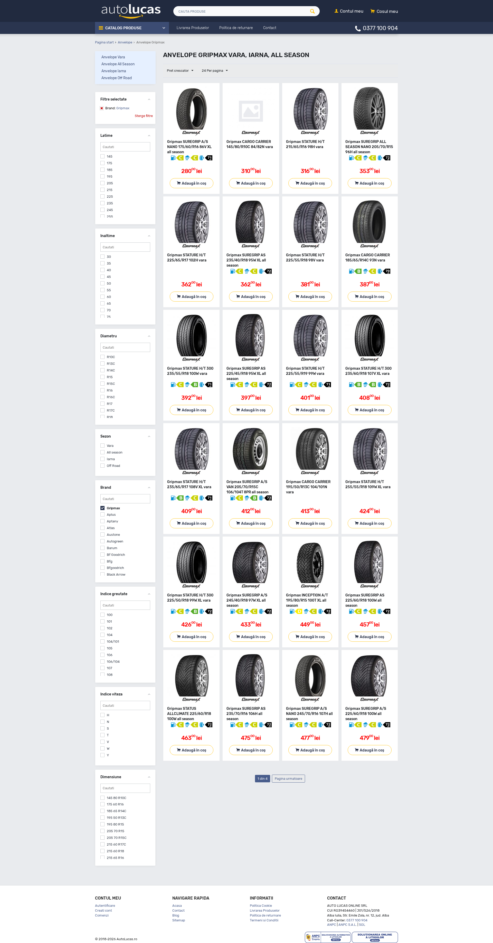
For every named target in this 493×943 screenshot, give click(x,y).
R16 (110, 390)
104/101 (113, 641)
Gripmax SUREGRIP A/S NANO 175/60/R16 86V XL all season (189, 147)
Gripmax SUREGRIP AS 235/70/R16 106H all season (246, 713)
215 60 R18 (115, 851)
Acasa (177, 906)
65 (109, 303)
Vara (110, 446)
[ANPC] (328, 937)
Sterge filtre (144, 116)
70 (109, 310)
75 (109, 317)
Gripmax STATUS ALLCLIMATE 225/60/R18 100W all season (189, 713)
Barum (112, 548)
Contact (178, 910)
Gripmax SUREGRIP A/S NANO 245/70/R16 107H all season (309, 713)
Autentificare (105, 906)
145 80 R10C (116, 798)
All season (114, 452)
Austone (113, 535)
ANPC (331, 925)
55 (109, 290)
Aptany (112, 521)
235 (110, 203)
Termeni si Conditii (264, 920)
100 (109, 615)
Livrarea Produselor (265, 910)
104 (109, 635)
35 (109, 263)
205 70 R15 (115, 831)
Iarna (111, 459)
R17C (111, 410)
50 (109, 283)
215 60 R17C (116, 844)
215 (109, 190)
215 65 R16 (115, 858)
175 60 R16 (115, 804)
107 (109, 668)
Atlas (111, 528)
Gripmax (117, 108)
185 (109, 170)
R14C (111, 370)
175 (109, 163)
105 (109, 648)
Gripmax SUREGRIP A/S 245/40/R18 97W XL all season (246, 600)
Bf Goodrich (116, 555)
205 (110, 183)
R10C (111, 357)
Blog (175, 915)
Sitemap (178, 920)
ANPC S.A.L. (347, 925)
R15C (111, 384)
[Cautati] (314, 11)
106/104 (113, 662)
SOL (362, 925)
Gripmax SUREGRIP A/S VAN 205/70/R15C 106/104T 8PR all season (247, 487)
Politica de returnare (265, 915)
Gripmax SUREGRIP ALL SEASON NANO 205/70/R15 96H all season (369, 147)
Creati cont (103, 910)
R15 (110, 377)
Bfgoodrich (115, 568)
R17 (109, 404)
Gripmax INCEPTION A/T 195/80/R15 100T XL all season (307, 600)
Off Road (113, 466)
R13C (111, 364)
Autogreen (115, 541)
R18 (110, 417)
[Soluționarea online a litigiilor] (375, 937)
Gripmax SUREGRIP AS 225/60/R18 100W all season (364, 600)
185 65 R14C (116, 811)
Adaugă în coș (194, 183)
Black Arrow (116, 574)
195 (109, 176)
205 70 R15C (117, 838)
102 (109, 628)
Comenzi (102, 915)
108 (109, 675)
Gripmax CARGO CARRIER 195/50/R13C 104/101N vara (308, 487)
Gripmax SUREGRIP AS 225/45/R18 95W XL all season (246, 373)
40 (109, 270)
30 (109, 257)
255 (110, 217)
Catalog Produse (123, 28)
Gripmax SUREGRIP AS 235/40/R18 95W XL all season (246, 260)
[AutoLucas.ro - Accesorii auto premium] (127, 11)
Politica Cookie (261, 906)
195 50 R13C (116, 818)
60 (109, 297)
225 (110, 196)
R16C (111, 397)
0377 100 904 (380, 28)
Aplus (111, 514)
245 (110, 210)
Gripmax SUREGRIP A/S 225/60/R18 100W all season (365, 713)
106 (109, 655)
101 (109, 621)
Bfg (109, 561)
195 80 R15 (115, 824)
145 (109, 156)
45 (109, 277)
